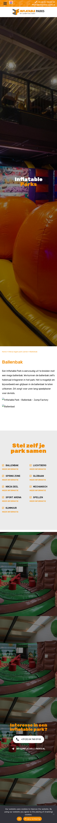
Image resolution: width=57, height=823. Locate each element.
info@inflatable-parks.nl (44, 5)
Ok (19, 819)
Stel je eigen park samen (18, 352)
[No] (53, 814)
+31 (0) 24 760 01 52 (46, 2)
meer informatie (10, 469)
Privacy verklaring (32, 819)
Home (4, 352)
